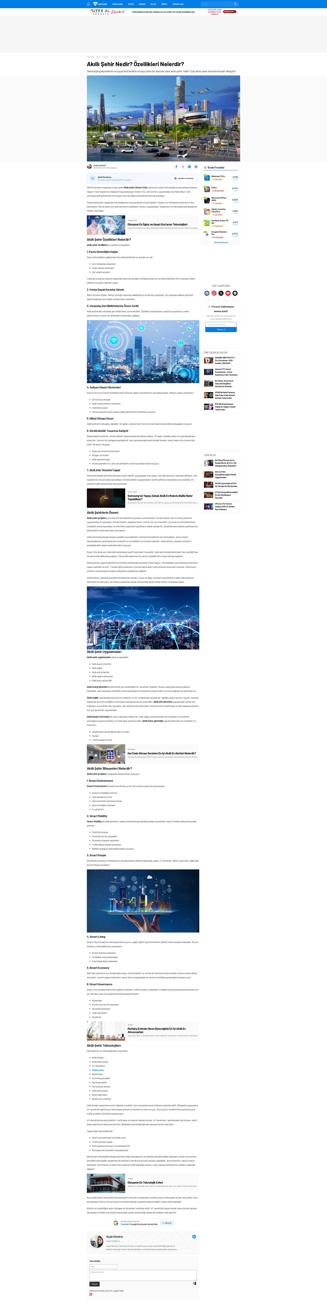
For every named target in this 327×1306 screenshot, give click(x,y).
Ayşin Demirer (100, 166)
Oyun (130, 4)
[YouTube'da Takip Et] (228, 293)
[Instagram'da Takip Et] (214, 293)
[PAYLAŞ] (177, 168)
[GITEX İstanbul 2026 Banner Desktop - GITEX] (163, 9)
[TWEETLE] (183, 168)
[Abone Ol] (196, 166)
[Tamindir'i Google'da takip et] (143, 1223)
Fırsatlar (178, 4)
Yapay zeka (98, 1070)
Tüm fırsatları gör (221, 242)
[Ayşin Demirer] (97, 1236)
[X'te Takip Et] (221, 293)
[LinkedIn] (194, 1237)
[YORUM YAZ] (190, 168)
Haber (142, 4)
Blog (153, 4)
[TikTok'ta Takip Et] (235, 293)
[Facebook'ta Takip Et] (206, 293)
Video (164, 4)
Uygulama (117, 4)
